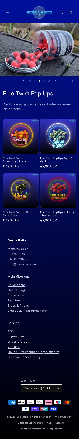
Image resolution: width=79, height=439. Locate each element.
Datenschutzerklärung (24, 357)
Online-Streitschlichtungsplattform (33, 352)
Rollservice (16, 295)
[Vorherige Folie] (24, 80)
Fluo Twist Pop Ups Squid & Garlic (56, 160)
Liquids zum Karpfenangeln (28, 310)
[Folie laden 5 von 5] (48, 80)
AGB (11, 331)
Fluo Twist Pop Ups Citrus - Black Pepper (19, 214)
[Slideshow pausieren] (75, 80)
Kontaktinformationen (33, 428)
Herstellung (16, 290)
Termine (14, 300)
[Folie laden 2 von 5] (35, 80)
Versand (14, 347)
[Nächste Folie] (55, 80)
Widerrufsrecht (19, 341)
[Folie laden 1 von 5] (30, 80)
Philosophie (16, 285)
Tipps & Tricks (18, 305)
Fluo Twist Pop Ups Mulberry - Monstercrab (57, 214)
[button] (7, 12)
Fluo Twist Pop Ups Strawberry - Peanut (15, 160)
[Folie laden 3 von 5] (39, 80)
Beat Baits (22, 417)
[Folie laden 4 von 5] (44, 80)
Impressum (16, 336)
